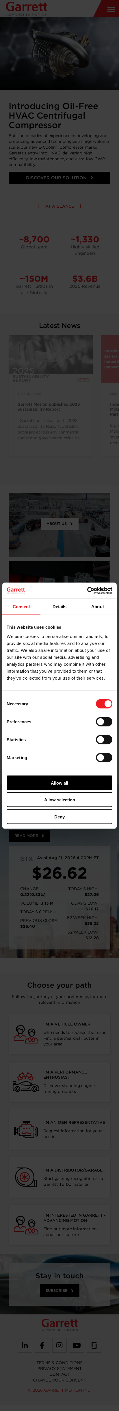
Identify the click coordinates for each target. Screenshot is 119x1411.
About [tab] (97, 606)
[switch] (104, 721)
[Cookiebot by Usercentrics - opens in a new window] (87, 590)
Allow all (59, 782)
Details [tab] (60, 606)
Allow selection (59, 799)
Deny (59, 816)
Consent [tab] (21, 606)
